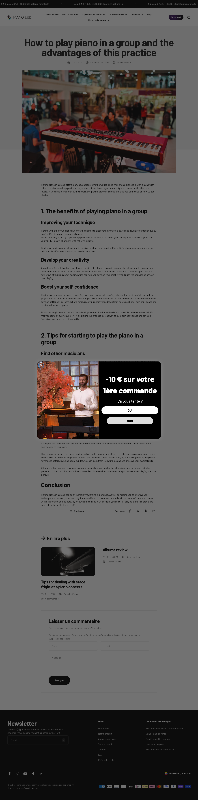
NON (130, 421)
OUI (129, 410)
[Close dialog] (41, 365)
